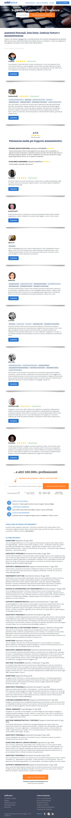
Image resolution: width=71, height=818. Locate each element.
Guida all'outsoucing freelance (46, 807)
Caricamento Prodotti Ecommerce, (16, 531)
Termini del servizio (10, 803)
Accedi (52, 3)
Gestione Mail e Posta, (53, 527)
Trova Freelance (62, 3)
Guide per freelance (43, 805)
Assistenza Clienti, (11, 527)
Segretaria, (19, 527)
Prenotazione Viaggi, (11, 529)
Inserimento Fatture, (23, 529)
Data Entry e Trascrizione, (29, 527)
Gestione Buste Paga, (35, 529)
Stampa (6, 800)
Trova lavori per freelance (44, 809)
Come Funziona (30, 3)
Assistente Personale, (48, 529)
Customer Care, (58, 529)
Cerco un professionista (44, 798)
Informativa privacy (9, 805)
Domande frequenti (42, 803)
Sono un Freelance (42, 3)
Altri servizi (29, 531)
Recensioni (7, 807)
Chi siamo (7, 798)
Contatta (13, 74)
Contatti (13, 798)
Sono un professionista (44, 800)
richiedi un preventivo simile (35, 777)
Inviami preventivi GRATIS (55, 486)
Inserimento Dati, (42, 527)
